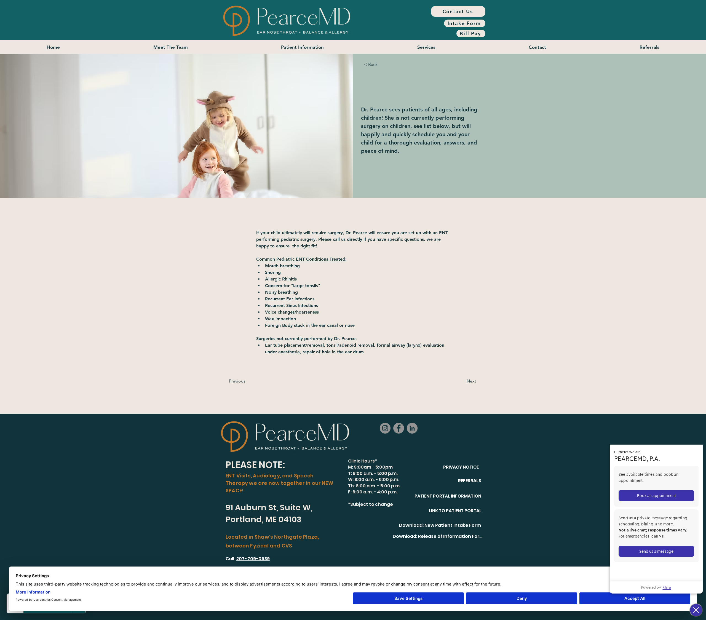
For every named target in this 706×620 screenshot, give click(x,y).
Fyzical (259, 545)
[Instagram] (385, 428)
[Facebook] (398, 428)
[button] (302, 47)
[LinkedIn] (412, 428)
